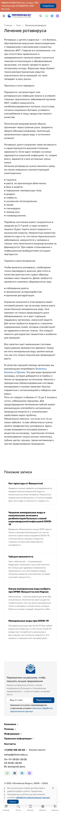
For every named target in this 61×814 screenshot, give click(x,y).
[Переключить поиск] (40, 16)
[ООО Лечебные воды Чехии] (19, 15)
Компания (10, 724)
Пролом (20, 372)
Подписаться (43, 700)
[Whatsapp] (46, 16)
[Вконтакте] (15, 773)
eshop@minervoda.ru (16, 754)
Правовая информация (18, 738)
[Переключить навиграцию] (4, 16)
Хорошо (13, 802)
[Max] (57, 16)
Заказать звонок (37, 750)
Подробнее (48, 6)
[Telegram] (52, 16)
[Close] (53, 788)
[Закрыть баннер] (57, 407)
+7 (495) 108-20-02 (14, 750)
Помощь (9, 729)
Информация (12, 734)
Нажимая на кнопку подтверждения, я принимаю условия (31, 708)
